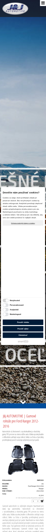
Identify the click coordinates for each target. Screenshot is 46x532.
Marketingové (15, 314)
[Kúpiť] (42, 501)
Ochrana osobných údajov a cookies (23, 223)
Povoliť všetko (23, 322)
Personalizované (17, 305)
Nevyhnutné (15, 300)
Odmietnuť (23, 335)
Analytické (14, 310)
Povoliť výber (23, 329)
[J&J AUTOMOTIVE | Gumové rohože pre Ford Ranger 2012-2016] (23, 460)
